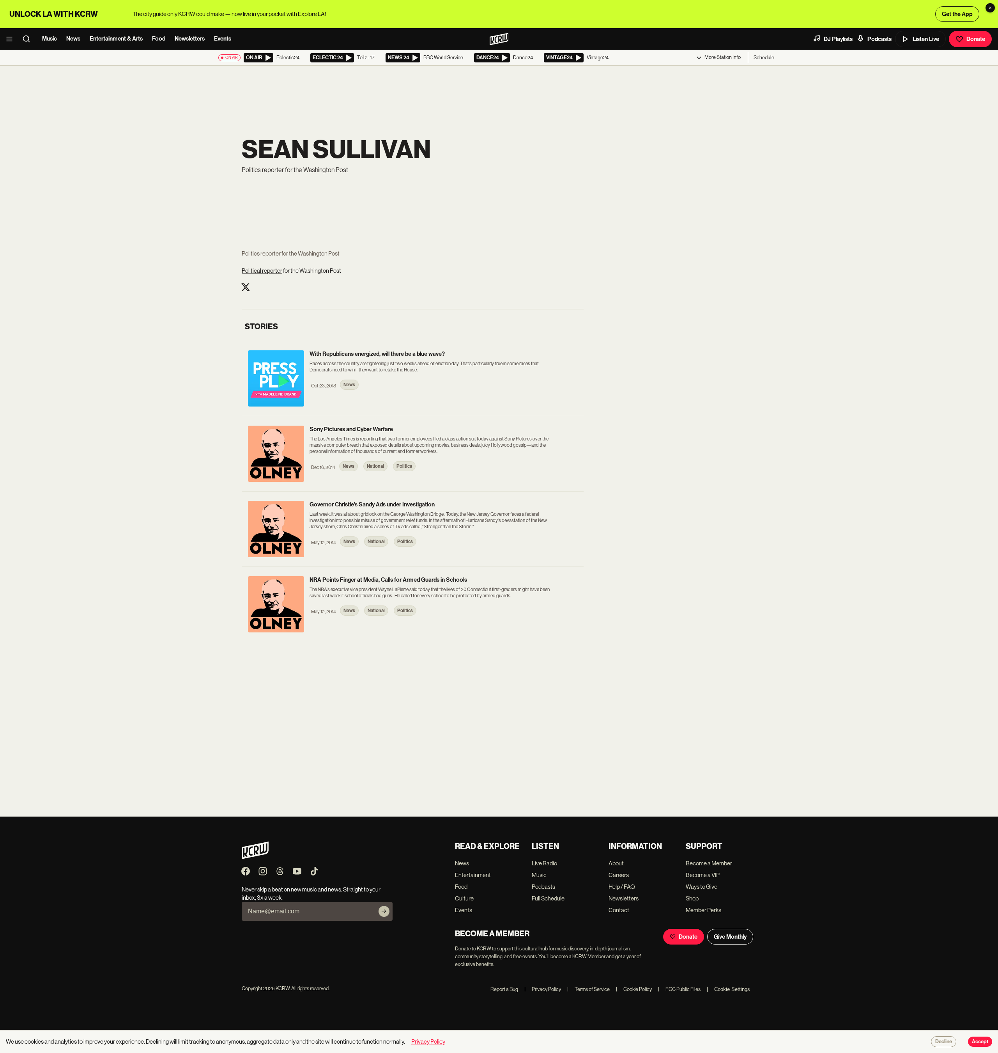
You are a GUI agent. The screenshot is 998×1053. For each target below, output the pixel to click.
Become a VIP (703, 875)
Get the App (957, 14)
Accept (980, 1042)
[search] (28, 39)
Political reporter (262, 270)
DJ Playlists (838, 39)
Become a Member (709, 863)
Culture (464, 898)
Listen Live (926, 39)
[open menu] (11, 39)
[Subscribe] (384, 911)
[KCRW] (255, 857)
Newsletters (190, 38)
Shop (692, 898)
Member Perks (703, 910)
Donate (975, 39)
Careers (619, 875)
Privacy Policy (542, 989)
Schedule (764, 57)
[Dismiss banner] (990, 7)
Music (49, 38)
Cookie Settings (732, 989)
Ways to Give (701, 886)
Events (222, 38)
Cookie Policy (634, 989)
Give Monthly (730, 936)
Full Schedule (548, 898)
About (616, 863)
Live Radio (544, 863)
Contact (619, 910)
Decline (943, 1042)
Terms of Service (588, 989)
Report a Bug (504, 989)
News (73, 38)
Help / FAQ (622, 886)
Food (158, 38)
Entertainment (473, 875)
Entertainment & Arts (116, 38)
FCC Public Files (679, 989)
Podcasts (879, 39)
